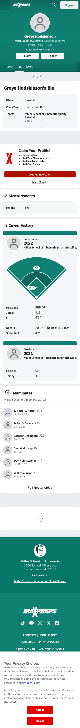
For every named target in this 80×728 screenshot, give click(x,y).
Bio (19, 67)
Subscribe (28, 642)
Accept (40, 709)
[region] (40, 690)
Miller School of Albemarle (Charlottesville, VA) (40, 41)
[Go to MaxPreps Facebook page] (57, 623)
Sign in (69, 5)
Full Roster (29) (39, 487)
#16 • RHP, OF (40, 49)
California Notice (51, 648)
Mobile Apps (48, 635)
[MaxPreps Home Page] (34, 76)
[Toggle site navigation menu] (5, 5)
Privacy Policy (49, 642)
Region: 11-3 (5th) (58, 328)
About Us (29, 635)
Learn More (38, 182)
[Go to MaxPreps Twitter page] (48, 623)
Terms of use (25, 648)
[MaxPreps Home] (22, 5)
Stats (29, 67)
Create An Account (40, 174)
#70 (38, 333)
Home (9, 67)
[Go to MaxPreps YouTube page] (31, 623)
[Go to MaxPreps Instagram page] (40, 623)
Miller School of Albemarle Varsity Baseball (45, 115)
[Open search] (54, 5)
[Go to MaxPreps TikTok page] (23, 623)
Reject (40, 721)
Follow (52, 56)
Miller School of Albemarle (40, 561)
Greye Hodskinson (40, 36)
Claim (27, 56)
